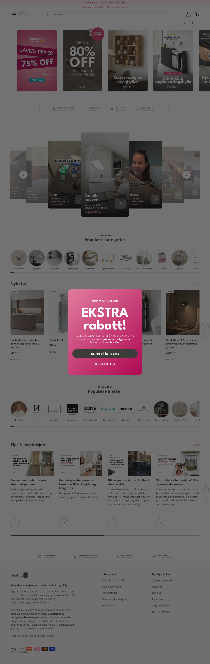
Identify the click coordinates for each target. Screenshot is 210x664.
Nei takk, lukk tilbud (105, 364)
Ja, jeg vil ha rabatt (105, 354)
